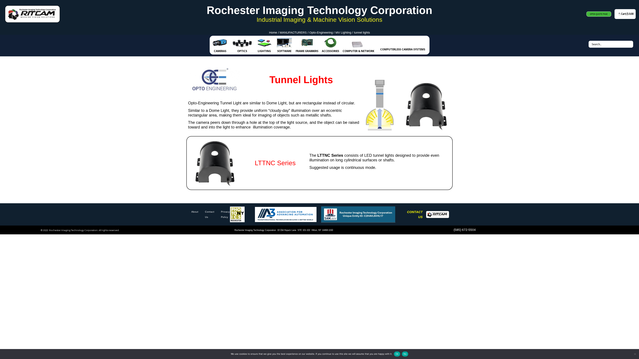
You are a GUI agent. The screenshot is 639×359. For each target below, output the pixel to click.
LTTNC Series (275, 163)
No (405, 354)
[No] (635, 354)
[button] (598, 14)
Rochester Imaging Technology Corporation (319, 10)
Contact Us (209, 214)
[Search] (630, 44)
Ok (397, 354)
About (194, 211)
